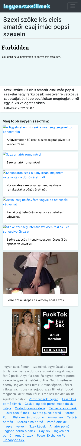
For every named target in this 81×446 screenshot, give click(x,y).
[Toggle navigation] (72, 6)
